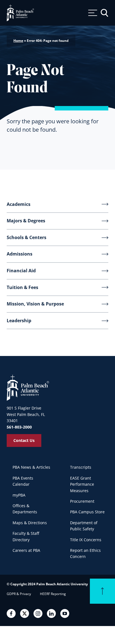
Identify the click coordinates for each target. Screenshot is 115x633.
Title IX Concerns (85, 539)
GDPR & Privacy (19, 593)
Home (18, 40)
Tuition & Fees (22, 287)
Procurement (82, 501)
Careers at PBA (26, 550)
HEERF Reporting (53, 593)
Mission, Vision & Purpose (35, 304)
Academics (18, 204)
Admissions (19, 254)
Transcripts (80, 467)
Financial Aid (21, 271)
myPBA (19, 495)
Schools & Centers (26, 237)
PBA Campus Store (87, 511)
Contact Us (24, 440)
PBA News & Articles (31, 467)
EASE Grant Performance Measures (82, 484)
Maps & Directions (30, 522)
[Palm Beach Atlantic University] (28, 387)
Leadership (19, 320)
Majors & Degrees (26, 221)
